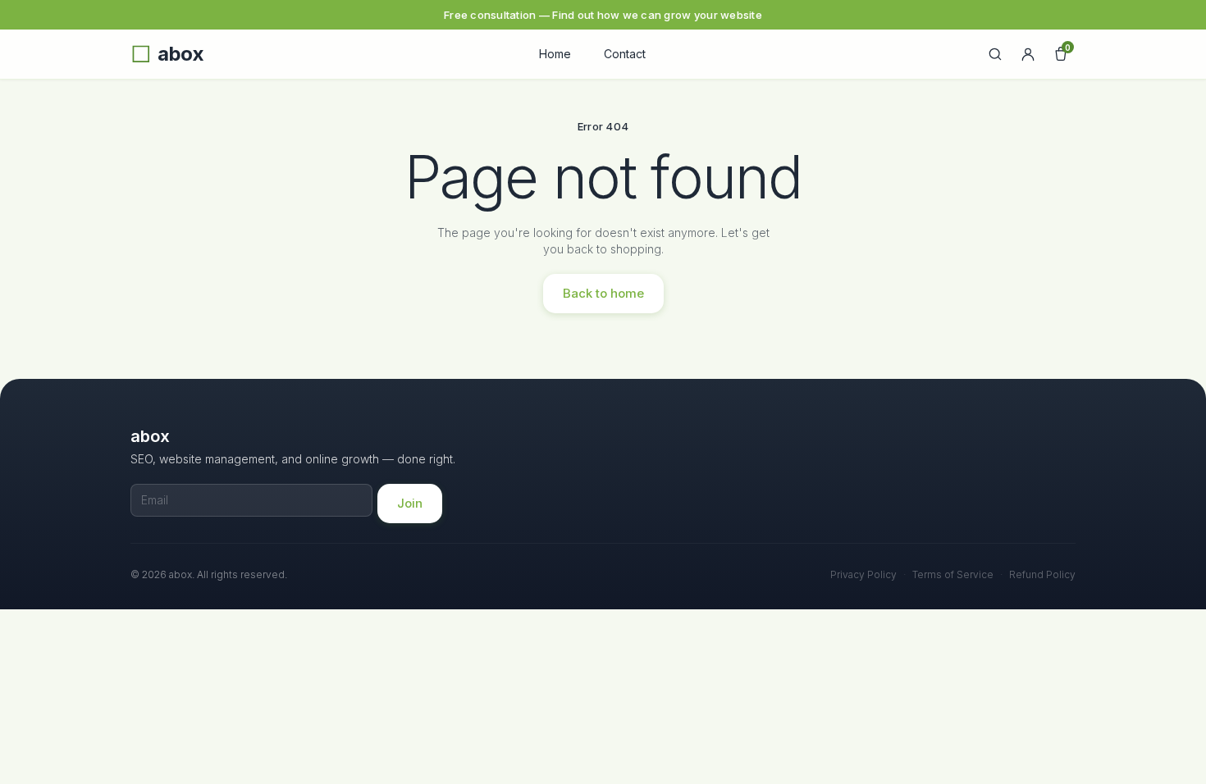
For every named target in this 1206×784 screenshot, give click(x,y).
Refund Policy (1042, 574)
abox (180, 54)
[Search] (995, 54)
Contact (625, 54)
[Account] (1028, 54)
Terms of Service (953, 574)
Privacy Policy (863, 574)
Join (410, 503)
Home (555, 54)
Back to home (603, 293)
